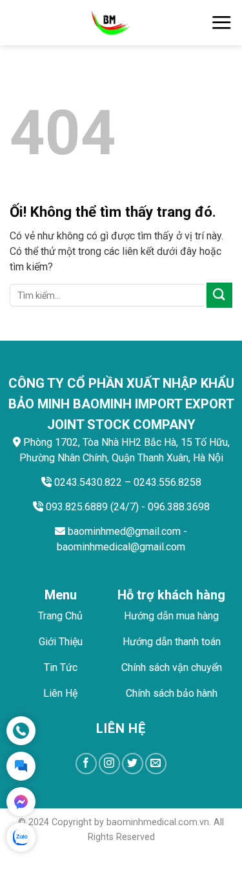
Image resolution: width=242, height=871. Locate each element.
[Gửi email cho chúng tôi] (155, 763)
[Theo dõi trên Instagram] (109, 763)
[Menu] (221, 22)
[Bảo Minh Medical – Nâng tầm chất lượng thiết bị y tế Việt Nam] (110, 22)
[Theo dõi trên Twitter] (132, 763)
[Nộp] (219, 295)
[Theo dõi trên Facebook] (86, 763)
